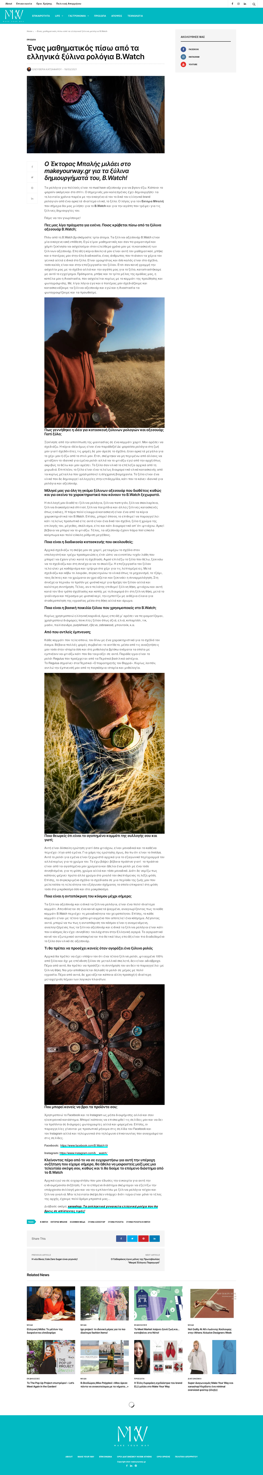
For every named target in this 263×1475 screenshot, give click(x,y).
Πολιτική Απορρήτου (68, 3)
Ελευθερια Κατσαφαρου (47, 69)
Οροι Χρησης (163, 1456)
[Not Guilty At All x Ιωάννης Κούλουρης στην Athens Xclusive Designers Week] (212, 1303)
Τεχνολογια (135, 15)
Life (57, 15)
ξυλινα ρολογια (115, 1222)
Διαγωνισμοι (195, 1379)
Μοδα (30, 1325)
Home (29, 31)
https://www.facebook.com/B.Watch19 (84, 1145)
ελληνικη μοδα (77, 1222)
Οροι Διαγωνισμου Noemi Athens (134, 1456)
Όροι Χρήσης (44, 3)
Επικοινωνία (24, 3)
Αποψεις (116, 15)
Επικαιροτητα (41, 15)
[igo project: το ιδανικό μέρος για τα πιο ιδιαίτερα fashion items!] (105, 1303)
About (8, 3)
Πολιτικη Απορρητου (186, 1456)
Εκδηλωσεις (140, 1325)
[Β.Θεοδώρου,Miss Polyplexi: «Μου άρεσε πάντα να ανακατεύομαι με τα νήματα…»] (105, 1357)
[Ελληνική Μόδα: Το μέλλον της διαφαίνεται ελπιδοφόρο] (51, 1303)
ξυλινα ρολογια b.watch (138, 1222)
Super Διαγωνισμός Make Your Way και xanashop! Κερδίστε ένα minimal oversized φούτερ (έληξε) (210, 1386)
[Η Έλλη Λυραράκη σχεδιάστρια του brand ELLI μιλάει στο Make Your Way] (158, 1357)
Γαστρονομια (77, 15)
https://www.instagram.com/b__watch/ (84, 1153)
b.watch (44, 1222)
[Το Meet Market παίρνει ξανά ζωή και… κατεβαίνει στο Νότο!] (158, 1303)
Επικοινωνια (105, 1456)
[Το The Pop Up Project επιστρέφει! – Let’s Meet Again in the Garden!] (51, 1357)
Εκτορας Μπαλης (59, 1222)
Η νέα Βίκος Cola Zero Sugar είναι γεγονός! (55, 1259)
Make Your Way (86, 1456)
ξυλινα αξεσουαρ (96, 1222)
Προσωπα (100, 15)
